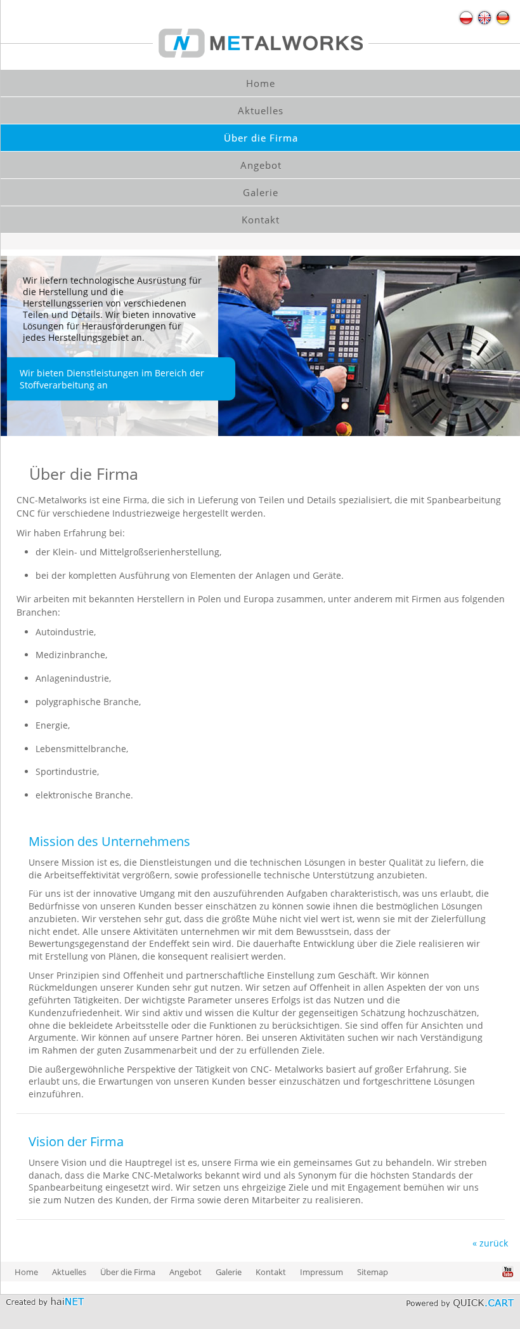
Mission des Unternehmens (109, 841)
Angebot (185, 1272)
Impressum (321, 1272)
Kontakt (271, 1272)
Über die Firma (127, 1272)
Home (26, 1272)
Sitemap (372, 1272)
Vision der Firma (76, 1141)
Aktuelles (69, 1272)
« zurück (490, 1243)
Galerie (229, 1272)
